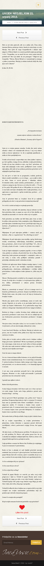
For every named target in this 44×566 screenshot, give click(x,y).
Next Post (20, 32)
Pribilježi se (36, 542)
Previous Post (23, 38)
